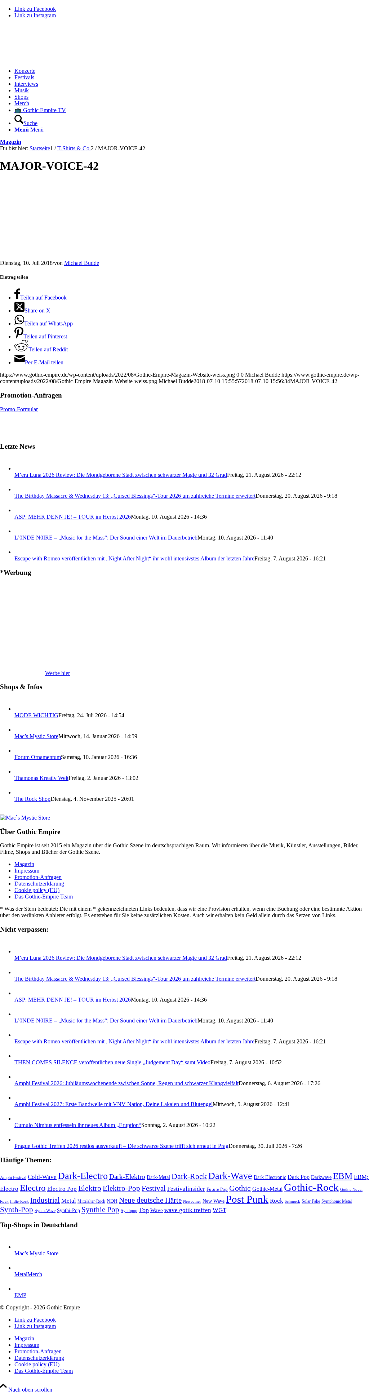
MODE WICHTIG (36, 715)
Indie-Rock (19, 1201)
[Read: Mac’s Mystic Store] (20, 730)
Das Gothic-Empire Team (43, 896)
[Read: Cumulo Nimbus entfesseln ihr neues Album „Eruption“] (20, 1118)
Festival (154, 1188)
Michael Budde (81, 263)
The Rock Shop (32, 799)
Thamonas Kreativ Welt (41, 778)
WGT (219, 1210)
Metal (68, 1200)
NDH (112, 1201)
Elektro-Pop (121, 1188)
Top (144, 1210)
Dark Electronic (270, 1177)
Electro (33, 1188)
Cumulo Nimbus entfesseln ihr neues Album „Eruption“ (77, 1125)
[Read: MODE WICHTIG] (20, 709)
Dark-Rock (189, 1176)
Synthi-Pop (68, 1210)
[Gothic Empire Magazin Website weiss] (54, 59)
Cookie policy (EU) (36, 890)
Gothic (240, 1188)
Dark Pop (299, 1177)
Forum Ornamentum (37, 757)
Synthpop (129, 1210)
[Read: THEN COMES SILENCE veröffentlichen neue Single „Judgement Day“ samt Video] (20, 1056)
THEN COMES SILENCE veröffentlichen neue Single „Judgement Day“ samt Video (112, 1062)
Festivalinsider (186, 1188)
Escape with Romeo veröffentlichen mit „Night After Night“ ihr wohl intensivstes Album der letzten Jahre (134, 558)
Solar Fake (311, 1201)
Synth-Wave (45, 1210)
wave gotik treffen (187, 1210)
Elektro (89, 1188)
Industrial (45, 1200)
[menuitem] (191, 71)
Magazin (10, 142)
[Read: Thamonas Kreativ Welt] (20, 771)
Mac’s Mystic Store (36, 736)
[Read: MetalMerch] (20, 1268)
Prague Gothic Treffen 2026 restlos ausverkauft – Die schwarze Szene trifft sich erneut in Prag (121, 1146)
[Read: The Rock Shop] (20, 792)
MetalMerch (28, 1274)
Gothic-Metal (267, 1189)
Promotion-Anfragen (38, 877)
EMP (20, 1295)
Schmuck (292, 1201)
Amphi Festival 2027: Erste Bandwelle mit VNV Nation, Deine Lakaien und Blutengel (113, 1104)
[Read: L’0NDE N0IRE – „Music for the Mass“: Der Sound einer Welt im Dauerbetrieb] (20, 531)
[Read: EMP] (20, 1289)
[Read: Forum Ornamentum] (20, 750)
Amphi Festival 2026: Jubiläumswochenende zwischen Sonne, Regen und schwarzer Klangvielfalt (126, 1083)
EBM (342, 1176)
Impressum (26, 871)
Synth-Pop (16, 1209)
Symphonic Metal (336, 1201)
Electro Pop (62, 1188)
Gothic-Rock (311, 1187)
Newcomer (192, 1201)
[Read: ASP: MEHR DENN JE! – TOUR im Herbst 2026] (20, 510)
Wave (156, 1210)
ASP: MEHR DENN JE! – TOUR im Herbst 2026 (72, 517)
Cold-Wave (42, 1177)
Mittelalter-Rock (91, 1201)
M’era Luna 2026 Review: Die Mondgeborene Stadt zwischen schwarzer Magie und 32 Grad (120, 475)
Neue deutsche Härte (150, 1200)
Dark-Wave (230, 1176)
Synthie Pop (100, 1209)
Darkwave (321, 1177)
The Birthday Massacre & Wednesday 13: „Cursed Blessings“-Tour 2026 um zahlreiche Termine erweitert (134, 496)
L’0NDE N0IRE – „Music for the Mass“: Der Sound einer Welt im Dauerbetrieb (105, 537)
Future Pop (217, 1189)
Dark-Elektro (127, 1176)
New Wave (213, 1201)
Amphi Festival (13, 1177)
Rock (276, 1200)
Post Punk (247, 1199)
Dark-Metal (158, 1177)
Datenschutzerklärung (39, 883)
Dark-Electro (83, 1176)
